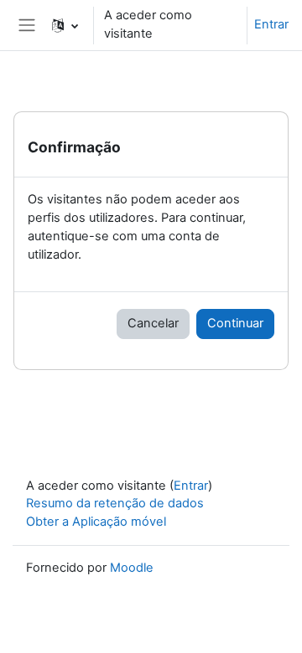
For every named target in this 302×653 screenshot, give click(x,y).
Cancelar (153, 323)
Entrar (271, 24)
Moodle (132, 567)
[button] (65, 25)
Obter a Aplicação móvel (96, 521)
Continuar (235, 323)
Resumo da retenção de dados (115, 503)
